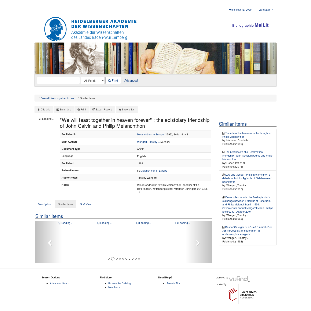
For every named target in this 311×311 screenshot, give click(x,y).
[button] (48, 242)
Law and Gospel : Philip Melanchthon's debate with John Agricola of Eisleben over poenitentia (246, 178)
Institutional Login (241, 9)
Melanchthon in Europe (150, 134)
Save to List (128, 109)
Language (265, 9)
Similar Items (65, 204)
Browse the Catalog (119, 283)
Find (114, 80)
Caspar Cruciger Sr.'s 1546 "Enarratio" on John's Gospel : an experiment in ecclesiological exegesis (247, 230)
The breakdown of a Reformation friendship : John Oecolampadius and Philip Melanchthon (247, 155)
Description (44, 204)
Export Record (104, 109)
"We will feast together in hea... (58, 98)
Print (83, 109)
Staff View (86, 204)
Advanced (131, 80)
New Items (114, 287)
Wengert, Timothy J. (148, 141)
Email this (65, 109)
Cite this (45, 109)
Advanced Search (60, 283)
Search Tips (173, 283)
